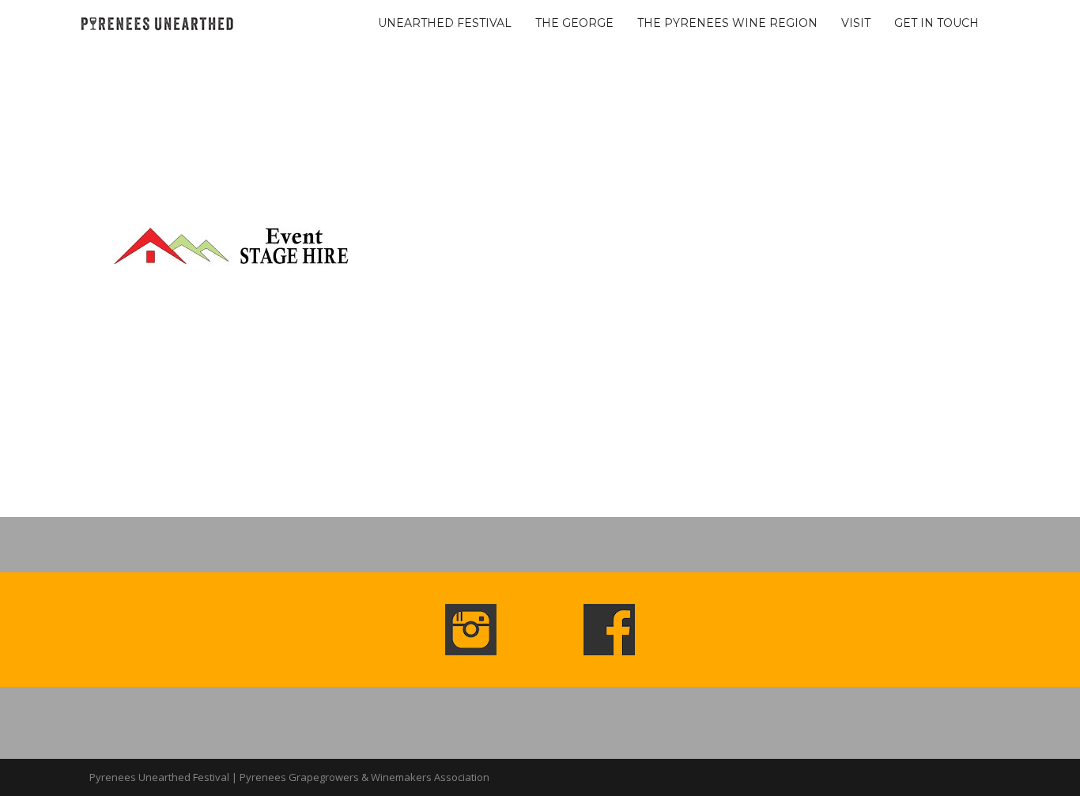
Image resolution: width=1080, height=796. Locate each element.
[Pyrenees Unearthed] (156, 21)
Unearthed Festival (445, 23)
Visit (855, 23)
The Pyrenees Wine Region (727, 23)
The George (574, 23)
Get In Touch (936, 23)
